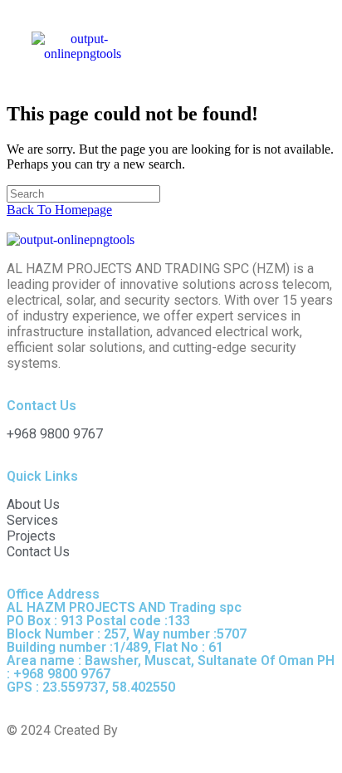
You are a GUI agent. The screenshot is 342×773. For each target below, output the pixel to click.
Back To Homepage (59, 210)
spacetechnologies (175, 730)
